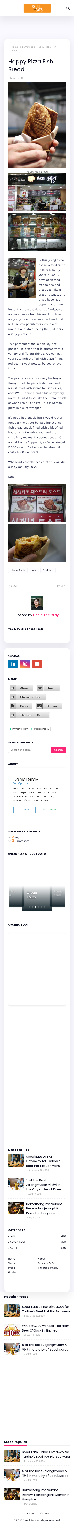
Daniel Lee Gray (45, 615)
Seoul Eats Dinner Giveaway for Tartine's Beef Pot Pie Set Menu (43, 1161)
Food (38, 1235)
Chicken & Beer (31, 697)
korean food (38, 1242)
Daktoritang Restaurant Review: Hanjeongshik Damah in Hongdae (44, 1208)
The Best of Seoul (32, 715)
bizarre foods (27, 46)
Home (14, 46)
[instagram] (25, 664)
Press (24, 706)
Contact (52, 706)
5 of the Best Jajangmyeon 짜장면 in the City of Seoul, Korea (44, 1184)
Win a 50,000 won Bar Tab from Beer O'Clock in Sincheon (45, 1328)
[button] (29, 907)
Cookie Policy (41, 728)
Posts (18, 837)
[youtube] (37, 664)
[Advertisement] (20, 1076)
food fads (48, 570)
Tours (51, 688)
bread (34, 570)
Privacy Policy (20, 728)
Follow (25, 809)
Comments (21, 841)
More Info (49, 809)
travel (38, 1248)
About (24, 688)
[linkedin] (13, 664)
